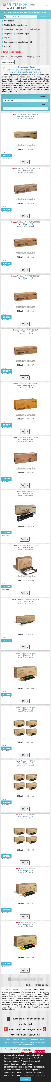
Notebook (8, 29)
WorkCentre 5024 (28, 491)
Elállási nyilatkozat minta (26, 1045)
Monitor (19, 29)
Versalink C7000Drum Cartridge (28, 599)
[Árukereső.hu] (12, 1050)
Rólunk (7, 1042)
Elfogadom (25, 1079)
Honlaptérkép (33, 1039)
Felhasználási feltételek (37, 1042)
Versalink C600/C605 (28, 653)
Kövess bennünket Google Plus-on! (26, 1029)
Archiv (42, 1039)
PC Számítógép (33, 29)
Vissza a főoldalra (8, 62)
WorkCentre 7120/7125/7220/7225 (28, 168)
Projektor (8, 33)
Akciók (24, 1039)
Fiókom (8, 1039)
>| (41, 979)
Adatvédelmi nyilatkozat (19, 1042)
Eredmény (42, 17)
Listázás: (44, 104)
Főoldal (4, 57)
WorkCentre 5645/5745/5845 (28, 384)
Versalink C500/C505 (28, 869)
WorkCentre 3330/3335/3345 (28, 545)
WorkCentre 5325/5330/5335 (28, 437)
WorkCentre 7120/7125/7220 (28, 330)
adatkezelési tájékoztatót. (34, 1075)
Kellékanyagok (16, 57)
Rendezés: (43, 96)
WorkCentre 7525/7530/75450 (28, 114)
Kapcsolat (16, 1039)
